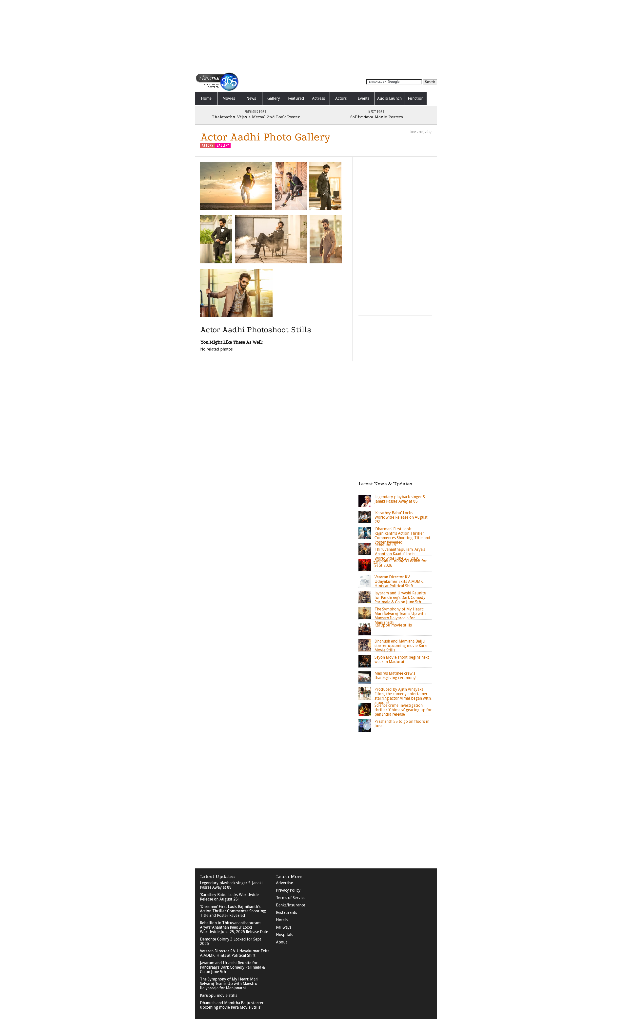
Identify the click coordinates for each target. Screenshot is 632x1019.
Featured (296, 98)
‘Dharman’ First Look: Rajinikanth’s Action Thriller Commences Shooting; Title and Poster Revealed (233, 911)
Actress (318, 98)
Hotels (282, 920)
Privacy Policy (288, 890)
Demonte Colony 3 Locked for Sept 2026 (230, 941)
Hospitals (284, 934)
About (281, 942)
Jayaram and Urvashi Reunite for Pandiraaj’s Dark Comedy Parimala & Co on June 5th (232, 967)
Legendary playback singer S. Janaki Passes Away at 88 (231, 885)
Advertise (284, 883)
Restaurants (286, 912)
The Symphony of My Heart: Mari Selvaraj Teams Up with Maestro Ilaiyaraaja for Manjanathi (229, 983)
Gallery (273, 98)
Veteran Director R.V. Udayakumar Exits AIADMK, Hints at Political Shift (234, 953)
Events (363, 98)
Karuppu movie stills (218, 995)
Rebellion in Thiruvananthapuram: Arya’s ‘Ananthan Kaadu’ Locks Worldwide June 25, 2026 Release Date (234, 927)
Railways (283, 927)
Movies (228, 98)
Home (206, 98)
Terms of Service (290, 897)
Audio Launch (389, 98)
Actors (341, 98)
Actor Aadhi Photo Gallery (265, 137)
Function (415, 98)
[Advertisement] (316, 35)
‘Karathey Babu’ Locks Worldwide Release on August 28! (229, 896)
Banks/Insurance (290, 905)
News (251, 98)
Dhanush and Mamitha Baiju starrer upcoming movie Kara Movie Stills (232, 1005)
